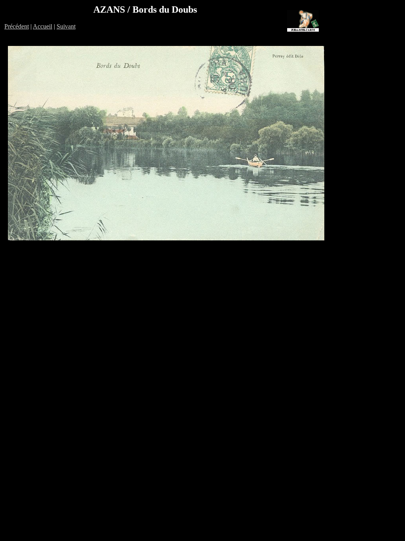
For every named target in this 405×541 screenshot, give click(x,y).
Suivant (66, 26)
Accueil (42, 26)
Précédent (16, 26)
